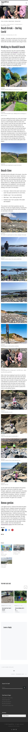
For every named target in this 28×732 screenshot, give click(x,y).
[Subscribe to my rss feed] (11, 729)
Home (2, 21)
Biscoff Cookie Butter (6, 703)
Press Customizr (16, 726)
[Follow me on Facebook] (16, 729)
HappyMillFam (11, 724)
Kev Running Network (6, 701)
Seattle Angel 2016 (6, 699)
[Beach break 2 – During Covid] (6, 547)
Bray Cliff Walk (4, 564)
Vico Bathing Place (17, 551)
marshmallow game (6, 524)
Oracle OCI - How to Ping (7, 697)
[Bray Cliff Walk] (6, 560)
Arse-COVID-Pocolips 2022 (7, 705)
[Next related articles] (25, 587)
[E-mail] (13, 729)
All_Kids (6, 21)
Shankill (15, 52)
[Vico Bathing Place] (18, 547)
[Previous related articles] (22, 587)
